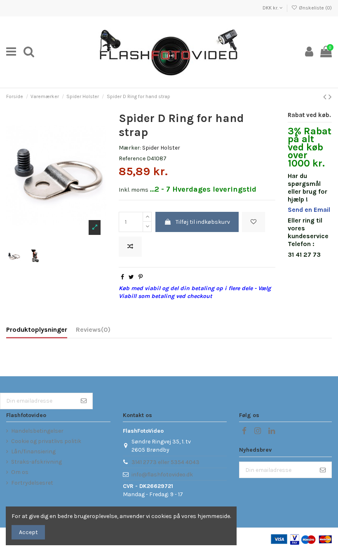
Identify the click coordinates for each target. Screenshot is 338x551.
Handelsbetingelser (37, 430)
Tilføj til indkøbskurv (203, 221)
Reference (132, 158)
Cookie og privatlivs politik (46, 441)
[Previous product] (326, 97)
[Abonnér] (83, 401)
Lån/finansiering (33, 451)
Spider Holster (161, 147)
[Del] (122, 277)
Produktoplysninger (36, 329)
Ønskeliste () (315, 8)
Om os (19, 472)
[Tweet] (131, 277)
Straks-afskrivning (36, 461)
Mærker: (130, 147)
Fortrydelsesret (32, 482)
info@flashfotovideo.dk (162, 474)
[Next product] (330, 97)
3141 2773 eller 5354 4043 (165, 462)
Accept (28, 532)
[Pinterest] (140, 277)
